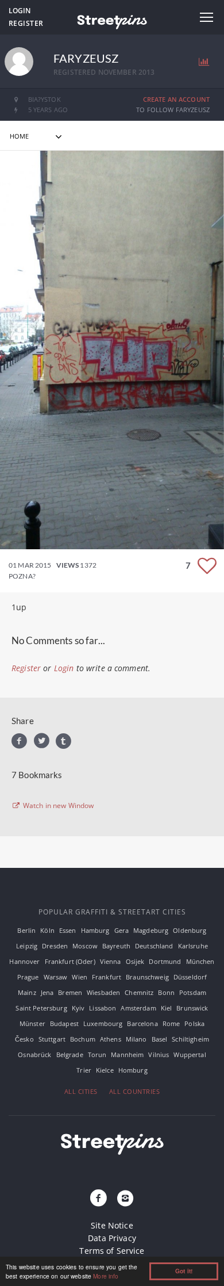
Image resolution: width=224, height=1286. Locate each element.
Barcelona (142, 1023)
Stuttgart (51, 1039)
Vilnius (158, 1054)
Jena (47, 992)
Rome (171, 1023)
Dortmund (165, 961)
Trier (83, 1070)
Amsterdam (138, 1008)
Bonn (166, 992)
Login (19, 11)
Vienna (110, 961)
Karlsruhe (193, 945)
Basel (160, 1039)
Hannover (24, 961)
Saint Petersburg (41, 1008)
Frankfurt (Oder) (70, 961)
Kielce (105, 1070)
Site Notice (112, 1225)
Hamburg (95, 930)
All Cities (81, 1091)
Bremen (70, 992)
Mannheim (127, 1054)
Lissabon (102, 1008)
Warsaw (56, 977)
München (200, 961)
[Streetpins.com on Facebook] (99, 1198)
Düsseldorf (190, 977)
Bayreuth (116, 945)
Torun (97, 1054)
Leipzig (26, 945)
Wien (79, 977)
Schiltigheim (190, 1039)
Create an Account (176, 99)
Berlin (26, 930)
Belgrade (69, 1054)
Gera (121, 930)
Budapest (64, 1023)
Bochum (82, 1039)
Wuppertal (189, 1054)
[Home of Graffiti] (112, 20)
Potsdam (192, 992)
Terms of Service (111, 1250)
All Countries (134, 1091)
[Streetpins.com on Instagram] (125, 1198)
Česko (24, 1039)
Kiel (166, 1008)
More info (105, 1276)
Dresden (55, 945)
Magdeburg (150, 930)
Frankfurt (106, 977)
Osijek (135, 961)
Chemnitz (139, 992)
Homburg (133, 1070)
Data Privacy (112, 1238)
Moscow (85, 945)
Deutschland (154, 945)
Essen (67, 930)
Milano (136, 1039)
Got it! (183, 1271)
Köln (47, 930)
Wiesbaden (103, 992)
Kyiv (78, 1008)
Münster (32, 1023)
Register (26, 23)
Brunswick (192, 1008)
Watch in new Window (57, 805)
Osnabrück (34, 1054)
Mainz (27, 992)
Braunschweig (147, 977)
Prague (28, 977)
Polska (194, 1023)
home (19, 136)
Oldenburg (189, 930)
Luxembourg (102, 1023)
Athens (110, 1039)
